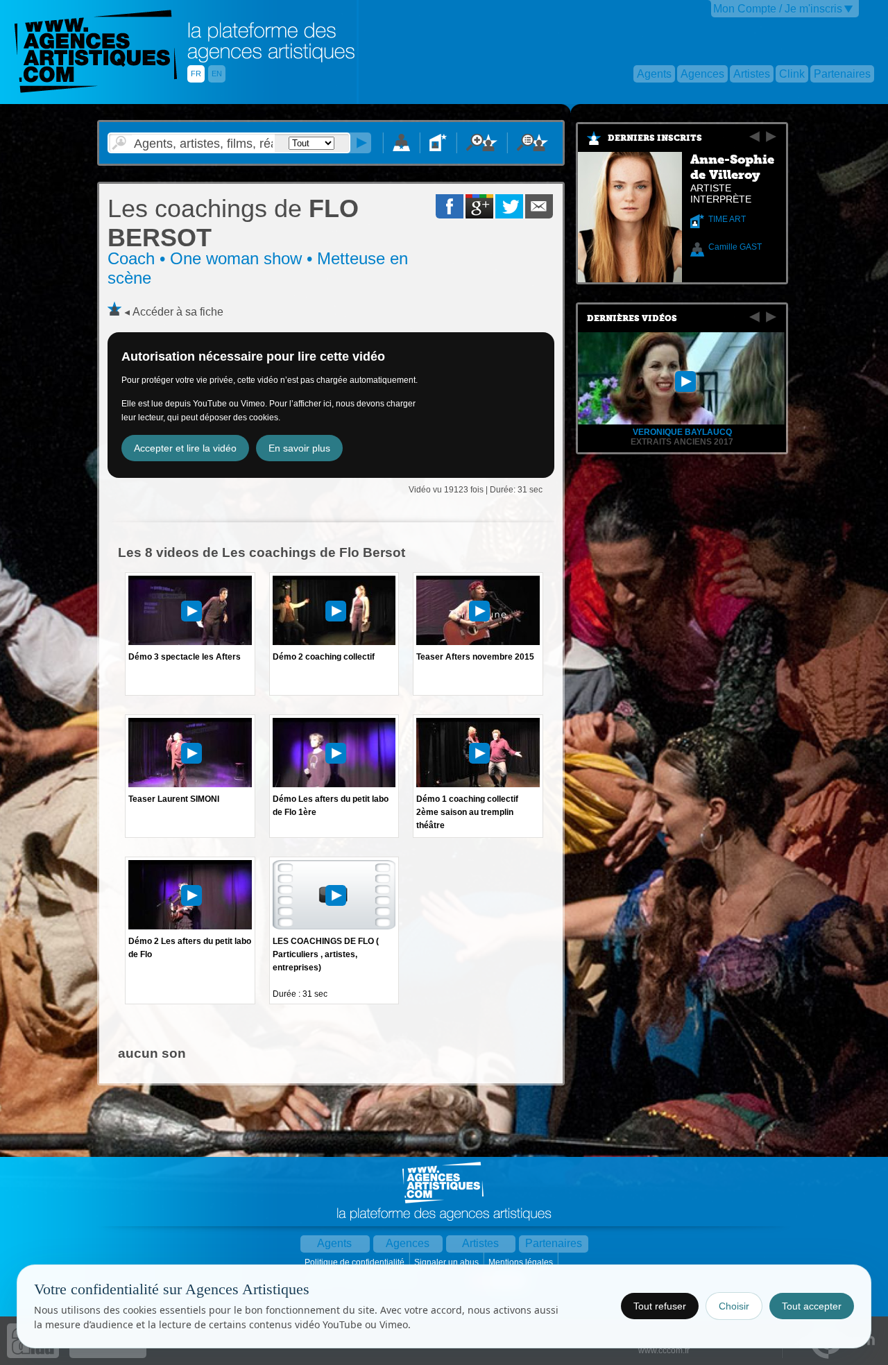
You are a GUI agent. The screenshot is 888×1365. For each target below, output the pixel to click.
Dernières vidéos (632, 318)
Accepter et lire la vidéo (185, 448)
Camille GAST (735, 247)
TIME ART (727, 219)
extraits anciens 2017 (682, 442)
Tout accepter (812, 1306)
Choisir (734, 1306)
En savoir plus (299, 448)
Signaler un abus (447, 1262)
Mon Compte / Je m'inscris (777, 9)
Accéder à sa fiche (178, 312)
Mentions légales (521, 1262)
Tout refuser (659, 1306)
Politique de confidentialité (356, 1262)
